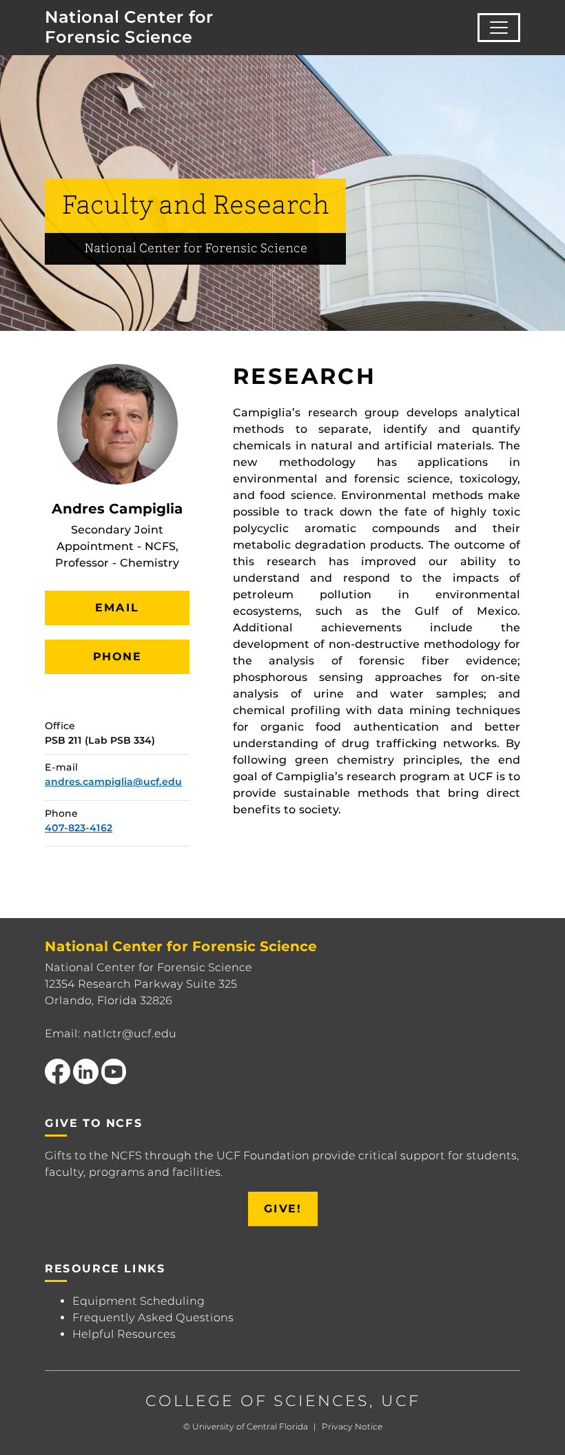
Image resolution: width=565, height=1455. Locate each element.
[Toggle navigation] (498, 27)
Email (117, 607)
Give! (283, 1208)
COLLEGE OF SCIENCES (257, 1401)
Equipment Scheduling (138, 1301)
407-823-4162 (78, 828)
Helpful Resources (124, 1334)
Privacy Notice (352, 1426)
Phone (117, 656)
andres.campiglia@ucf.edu (113, 781)
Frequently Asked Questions (153, 1317)
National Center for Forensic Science (129, 27)
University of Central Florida (250, 1426)
